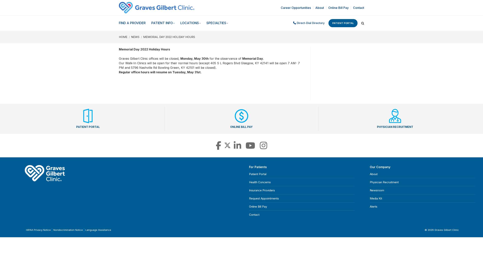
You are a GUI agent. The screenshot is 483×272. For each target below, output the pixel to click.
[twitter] (227, 147)
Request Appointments (264, 198)
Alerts (373, 206)
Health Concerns (260, 182)
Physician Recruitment (384, 182)
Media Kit (376, 198)
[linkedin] (237, 147)
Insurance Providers (262, 190)
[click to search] (362, 23)
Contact (254, 214)
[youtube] (250, 147)
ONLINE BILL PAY (241, 126)
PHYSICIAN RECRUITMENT (395, 126)
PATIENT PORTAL (88, 126)
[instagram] (263, 147)
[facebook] (218, 147)
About (374, 174)
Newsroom (377, 190)
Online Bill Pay (258, 206)
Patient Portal (343, 23)
